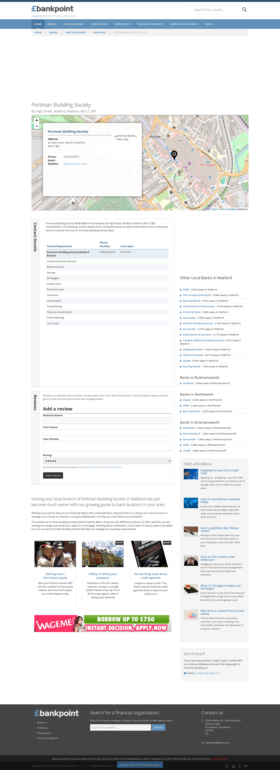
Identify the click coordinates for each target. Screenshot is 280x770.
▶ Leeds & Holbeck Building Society (202, 340)
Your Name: (50, 427)
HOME (38, 32)
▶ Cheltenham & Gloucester (197, 306)
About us (41, 722)
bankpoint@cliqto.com (207, 673)
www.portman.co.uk (75, 163)
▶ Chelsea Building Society (196, 323)
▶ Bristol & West (190, 312)
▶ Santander (188, 317)
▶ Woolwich (187, 428)
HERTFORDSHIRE (76, 32)
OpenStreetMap (228, 208)
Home (38, 24)
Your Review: (51, 439)
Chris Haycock (120, 765)
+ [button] (36, 120)
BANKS (53, 32)
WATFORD (100, 32)
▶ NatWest (187, 383)
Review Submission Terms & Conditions (102, 467)
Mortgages (122, 24)
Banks (51, 24)
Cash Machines (73, 24)
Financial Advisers (150, 24)
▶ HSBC (185, 289)
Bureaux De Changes (184, 24)
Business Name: (53, 415)
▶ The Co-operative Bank (195, 295)
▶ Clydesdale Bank (191, 349)
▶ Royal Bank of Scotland (195, 334)
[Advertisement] (140, 71)
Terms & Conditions (47, 738)
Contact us (42, 727)
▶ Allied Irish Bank (191, 355)
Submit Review (53, 475)
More (209, 24)
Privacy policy (44, 733)
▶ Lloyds (185, 360)
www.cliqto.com (83, 765)
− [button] (36, 126)
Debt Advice (99, 24)
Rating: (47, 455)
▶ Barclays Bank (190, 300)
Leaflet (214, 208)
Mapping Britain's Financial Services (53, 16)
